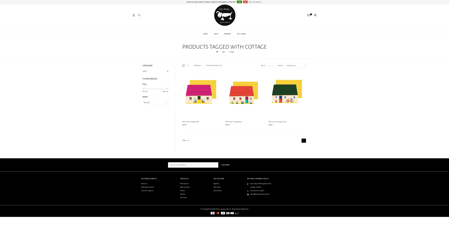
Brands (227, 34)
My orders (217, 187)
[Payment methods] (212, 213)
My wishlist (218, 190)
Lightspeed (244, 209)
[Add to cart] (183, 128)
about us (144, 183)
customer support (147, 190)
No (245, 2)
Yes (239, 2)
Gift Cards (241, 34)
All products (184, 183)
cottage (231, 52)
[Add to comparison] (194, 128)
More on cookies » (255, 2)
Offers (182, 190)
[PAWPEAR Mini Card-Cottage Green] (287, 94)
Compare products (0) (214, 65)
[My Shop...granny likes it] (224, 15)
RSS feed (183, 197)
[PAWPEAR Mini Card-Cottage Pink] (200, 94)
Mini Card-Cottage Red (234, 122)
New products (185, 187)
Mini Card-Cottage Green (278, 122)
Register (216, 183)
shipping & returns (147, 187)
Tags (223, 52)
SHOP (216, 34)
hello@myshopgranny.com (260, 194)
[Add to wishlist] (189, 128)
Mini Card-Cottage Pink (190, 122)
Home (205, 34)
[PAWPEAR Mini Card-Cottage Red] (244, 94)
